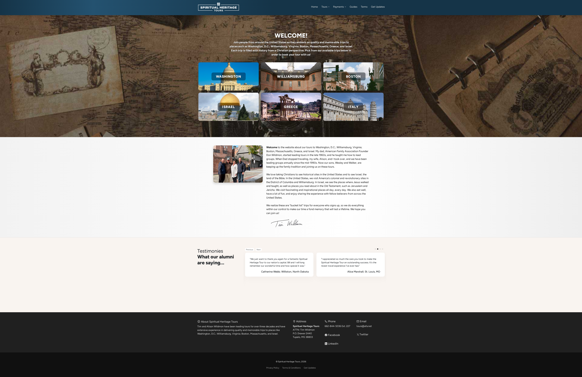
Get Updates (378, 6)
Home (314, 6)
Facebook (333, 335)
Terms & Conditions (291, 368)
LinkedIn (332, 343)
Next (259, 250)
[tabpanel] (279, 265)
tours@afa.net (364, 326)
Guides (353, 6)
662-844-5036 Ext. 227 (337, 326)
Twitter (363, 334)
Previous (249, 250)
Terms (364, 6)
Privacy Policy (272, 368)
